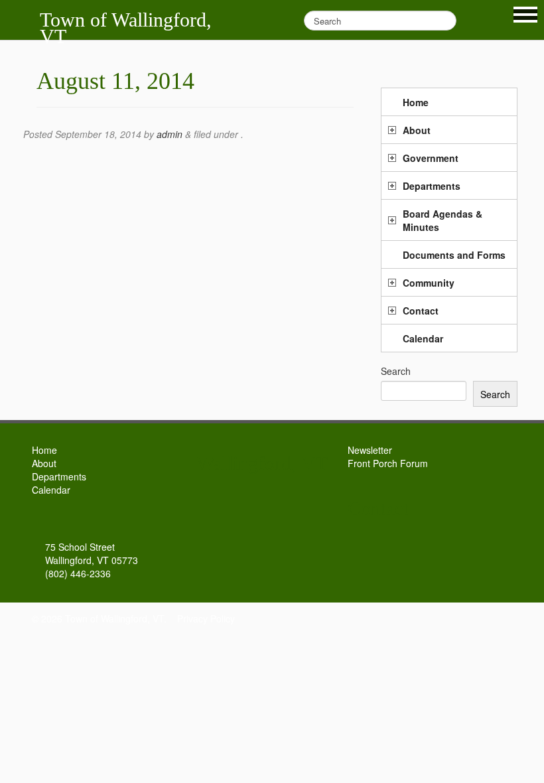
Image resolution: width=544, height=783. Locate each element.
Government (430, 158)
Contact (421, 310)
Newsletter (370, 450)
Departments (431, 185)
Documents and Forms (454, 254)
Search (396, 371)
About (417, 130)
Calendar (423, 338)
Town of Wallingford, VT (126, 28)
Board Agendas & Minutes (442, 220)
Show (525, 15)
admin (169, 134)
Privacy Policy (206, 618)
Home (416, 102)
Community (428, 282)
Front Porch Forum (388, 463)
